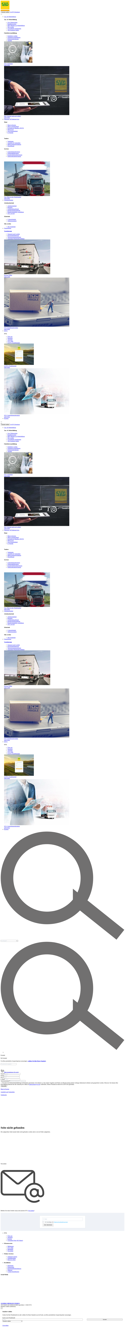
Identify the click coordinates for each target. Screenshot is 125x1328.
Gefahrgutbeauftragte (13, 209)
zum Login (7, 276)
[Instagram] (3, 1101)
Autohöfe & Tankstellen (13, 143)
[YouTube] (4, 1112)
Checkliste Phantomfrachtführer (15, 238)
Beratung (9, 207)
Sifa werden (10, 27)
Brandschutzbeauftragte (13, 210)
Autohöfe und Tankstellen (8, 1092)
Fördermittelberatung (13, 153)
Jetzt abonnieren (48, 1225)
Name (3, 1074)
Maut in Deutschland (13, 126)
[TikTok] (3, 1123)
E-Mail (2, 1079)
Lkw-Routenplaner (12, 131)
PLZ (2, 1077)
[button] (10, 16)
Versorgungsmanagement (14, 237)
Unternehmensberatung (13, 152)
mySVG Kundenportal (13, 342)
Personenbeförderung (13, 235)
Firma (2, 1075)
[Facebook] (3, 1107)
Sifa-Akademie (11, 226)
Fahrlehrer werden (12, 36)
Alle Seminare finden (13, 30)
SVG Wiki (10, 341)
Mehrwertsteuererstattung (14, 144)
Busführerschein (11, 24)
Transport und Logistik (13, 234)
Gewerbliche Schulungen (14, 28)
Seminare (17, 12)
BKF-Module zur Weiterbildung (16, 25)
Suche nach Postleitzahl (8, 1318)
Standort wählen (5, 12)
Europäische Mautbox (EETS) (15, 128)
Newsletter (31, 1210)
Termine (9, 40)
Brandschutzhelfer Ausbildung (15, 212)
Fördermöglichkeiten (13, 39)
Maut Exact (10, 129)
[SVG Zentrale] (5, 10)
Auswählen (5, 1325)
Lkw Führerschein (12, 22)
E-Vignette (10, 132)
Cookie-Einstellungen (13, 1271)
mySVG (12, 12)
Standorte (10, 338)
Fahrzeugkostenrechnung (14, 156)
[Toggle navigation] (1, 423)
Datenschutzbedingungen (61, 1222)
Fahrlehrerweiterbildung (13, 37)
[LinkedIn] (4, 1118)
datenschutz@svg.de (34, 1084)
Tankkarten (10, 141)
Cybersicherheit (11, 219)
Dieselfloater (10, 146)
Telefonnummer (5, 1081)
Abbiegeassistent (11, 221)
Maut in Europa (11, 125)
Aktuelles (10, 339)
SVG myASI (11, 213)
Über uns (9, 336)
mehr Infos (7, 65)
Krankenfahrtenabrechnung (14, 155)
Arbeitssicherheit (11, 206)
